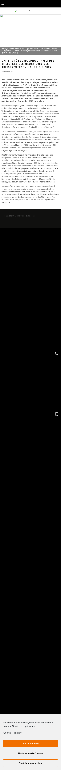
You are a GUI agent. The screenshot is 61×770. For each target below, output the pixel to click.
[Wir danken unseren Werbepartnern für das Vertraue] (30, 440)
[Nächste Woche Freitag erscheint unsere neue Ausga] (30, 501)
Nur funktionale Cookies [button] (30, 753)
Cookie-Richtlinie (12, 732)
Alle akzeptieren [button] (31, 743)
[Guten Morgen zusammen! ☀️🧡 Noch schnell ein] (30, 622)
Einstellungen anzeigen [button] (30, 763)
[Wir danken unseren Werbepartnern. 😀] (30, 380)
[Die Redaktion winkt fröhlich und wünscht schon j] (30, 561)
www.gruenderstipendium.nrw (27, 189)
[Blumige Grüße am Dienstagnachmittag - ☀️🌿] (30, 683)
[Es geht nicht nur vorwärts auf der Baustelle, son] (30, 258)
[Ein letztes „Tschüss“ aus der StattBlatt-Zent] (30, 319)
